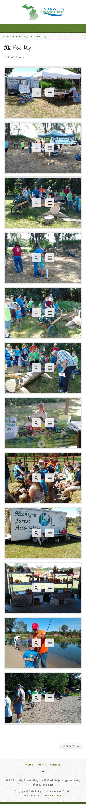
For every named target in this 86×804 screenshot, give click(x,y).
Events (41, 764)
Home (5, 36)
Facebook (43, 771)
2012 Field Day (38, 36)
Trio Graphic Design (51, 795)
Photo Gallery (19, 36)
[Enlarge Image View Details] (43, 116)
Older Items (70, 746)
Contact (55, 764)
